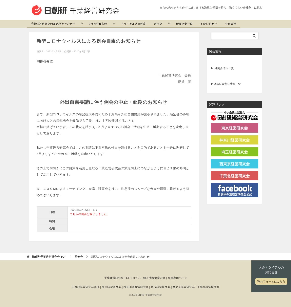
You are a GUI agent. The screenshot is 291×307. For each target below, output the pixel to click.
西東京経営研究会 (184, 287)
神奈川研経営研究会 (136, 287)
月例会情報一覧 (224, 68)
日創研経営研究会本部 (85, 287)
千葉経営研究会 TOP (117, 277)
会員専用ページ (177, 277)
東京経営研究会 (111, 287)
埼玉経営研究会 (160, 287)
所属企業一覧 (184, 23)
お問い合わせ (209, 23)
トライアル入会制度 (133, 23)
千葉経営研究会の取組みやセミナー (53, 23)
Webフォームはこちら (271, 281)
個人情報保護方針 (154, 277)
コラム (136, 277)
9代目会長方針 (98, 23)
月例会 (158, 23)
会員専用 (230, 23)
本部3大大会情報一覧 (227, 83)
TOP (48, 256)
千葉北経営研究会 (208, 287)
